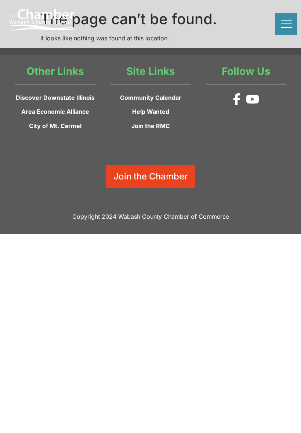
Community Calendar (150, 97)
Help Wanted (150, 111)
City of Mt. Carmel (55, 126)
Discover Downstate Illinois (55, 97)
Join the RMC (150, 126)
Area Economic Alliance (55, 111)
